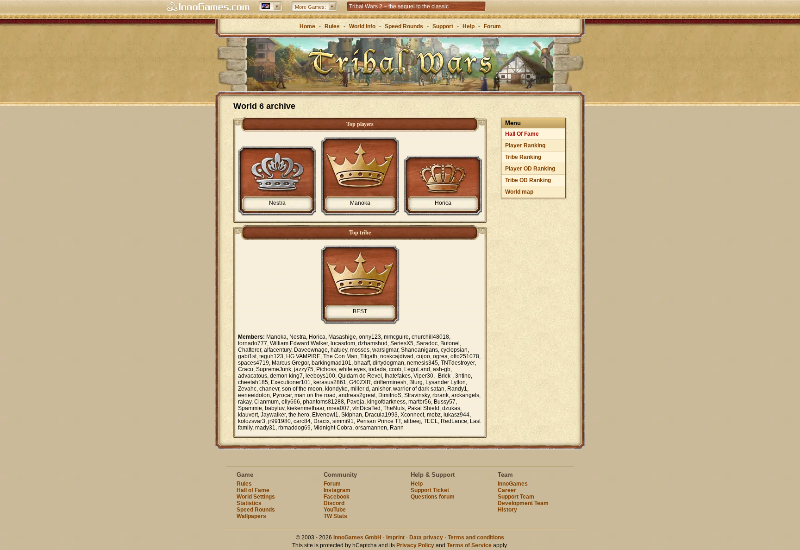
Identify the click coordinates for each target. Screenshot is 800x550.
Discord (334, 503)
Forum (492, 26)
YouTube (335, 509)
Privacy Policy (415, 545)
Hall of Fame (253, 490)
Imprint (395, 537)
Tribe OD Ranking (528, 180)
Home (307, 26)
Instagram (337, 490)
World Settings (256, 496)
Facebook (337, 496)
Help (468, 26)
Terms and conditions (476, 537)
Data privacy (426, 537)
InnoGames (513, 483)
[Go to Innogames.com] (208, 7)
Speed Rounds (404, 26)
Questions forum (433, 496)
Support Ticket (430, 490)
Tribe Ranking (523, 157)
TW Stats (335, 516)
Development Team (523, 503)
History (507, 509)
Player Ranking (525, 145)
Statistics (249, 503)
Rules (332, 26)
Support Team (516, 496)
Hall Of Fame (522, 134)
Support (442, 26)
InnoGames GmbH (357, 537)
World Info (362, 26)
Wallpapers (251, 516)
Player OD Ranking (530, 168)
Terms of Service (469, 545)
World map (519, 192)
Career (507, 490)
